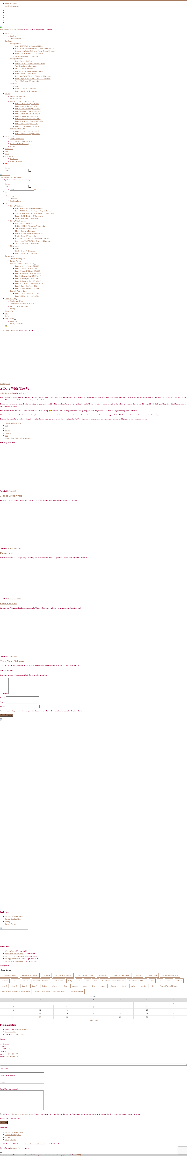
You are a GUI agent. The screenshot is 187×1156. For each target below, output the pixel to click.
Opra (65, 986)
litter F (34, 986)
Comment (4, 693)
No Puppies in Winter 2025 (14, 958)
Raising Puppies (10, 924)
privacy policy (19, 711)
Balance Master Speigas (85, 975)
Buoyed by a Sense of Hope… (15, 961)
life (160, 981)
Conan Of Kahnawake (40, 981)
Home (2, 330)
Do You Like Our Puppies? (14, 916)
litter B (179, 981)
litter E (24, 986)
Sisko (133, 986)
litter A (169, 981)
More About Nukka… (12, 661)
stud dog (144, 986)
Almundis (46, 975)
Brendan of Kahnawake (170, 975)
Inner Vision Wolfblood (137, 981)
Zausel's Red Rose (76, 991)
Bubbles (5, 981)
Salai (93, 986)
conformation (58, 981)
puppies (75, 986)
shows (124, 986)
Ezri (78, 981)
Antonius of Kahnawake (63, 975)
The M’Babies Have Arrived (14, 953)
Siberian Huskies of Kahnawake (35, 1144)
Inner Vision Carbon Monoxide (113, 981)
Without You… (10, 951)
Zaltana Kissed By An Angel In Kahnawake (50, 991)
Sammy (103, 986)
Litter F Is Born (8, 603)
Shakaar (114, 986)
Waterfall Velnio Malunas (168, 986)
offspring (55, 986)
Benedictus (102, 975)
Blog (7, 330)
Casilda (15, 981)
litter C (4, 986)
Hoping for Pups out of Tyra (14, 956)
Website (2, 706)
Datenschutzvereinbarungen (21, 1114)
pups (85, 986)
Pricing (7, 921)
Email (2, 702)
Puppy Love (6, 553)
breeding (14, 330)
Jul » (96, 1020)
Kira (152, 981)
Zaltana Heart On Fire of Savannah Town (16, 991)
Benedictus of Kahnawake (121, 975)
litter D (14, 986)
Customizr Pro (15, 1148)
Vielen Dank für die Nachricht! (10, 1118)
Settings (78, 1155)
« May (91, 1020)
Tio (153, 986)
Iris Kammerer (7, 393)
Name (2, 698)
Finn (87, 981)
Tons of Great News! (11, 495)
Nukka (44, 986)
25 (40, 1017)
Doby (70, 981)
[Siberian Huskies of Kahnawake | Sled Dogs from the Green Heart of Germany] (5, 27)
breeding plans (152, 975)
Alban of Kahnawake (9, 975)
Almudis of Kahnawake (30, 975)
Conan (26, 981)
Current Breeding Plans (13, 919)
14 (120, 1010)
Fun (95, 981)
